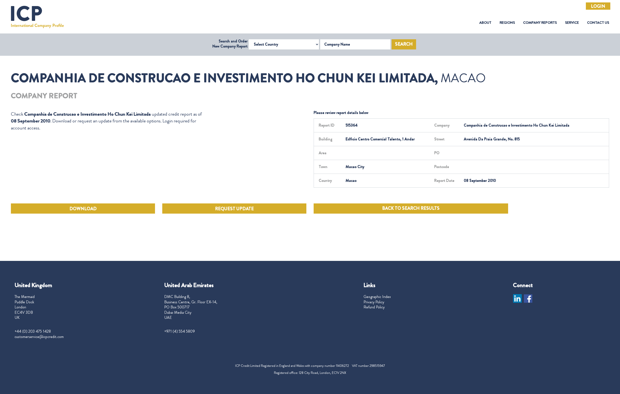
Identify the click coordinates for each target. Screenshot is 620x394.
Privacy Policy (374, 302)
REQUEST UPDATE (234, 209)
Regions (507, 22)
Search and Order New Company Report (230, 44)
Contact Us (598, 22)
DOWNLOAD (83, 209)
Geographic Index (377, 296)
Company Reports (540, 22)
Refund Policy (374, 307)
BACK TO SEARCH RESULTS (411, 208)
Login (598, 6)
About (485, 22)
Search (404, 44)
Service (572, 22)
